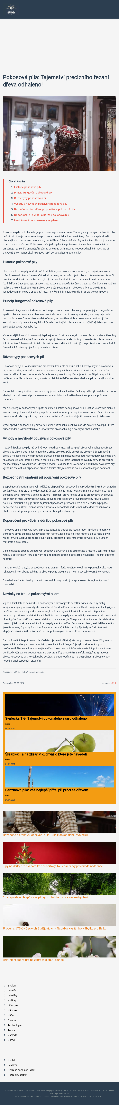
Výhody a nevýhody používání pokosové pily (40, 203)
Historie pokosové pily (27, 187)
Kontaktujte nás (36, 672)
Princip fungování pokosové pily (33, 192)
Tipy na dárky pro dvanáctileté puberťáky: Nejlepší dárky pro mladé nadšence (53, 866)
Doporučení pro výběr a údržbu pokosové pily (41, 215)
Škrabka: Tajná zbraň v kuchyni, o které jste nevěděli (46, 754)
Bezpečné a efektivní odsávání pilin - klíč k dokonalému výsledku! (45, 835)
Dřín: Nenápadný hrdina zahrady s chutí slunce (33, 960)
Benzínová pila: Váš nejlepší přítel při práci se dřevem (46, 790)
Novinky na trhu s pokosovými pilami (36, 220)
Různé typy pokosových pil (30, 198)
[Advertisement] (59, 40)
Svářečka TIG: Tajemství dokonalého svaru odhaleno (46, 718)
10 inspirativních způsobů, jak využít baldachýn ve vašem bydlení (45, 897)
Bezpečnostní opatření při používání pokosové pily (44, 209)
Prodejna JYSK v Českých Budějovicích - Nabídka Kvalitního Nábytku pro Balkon (55, 928)
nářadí (113, 683)
